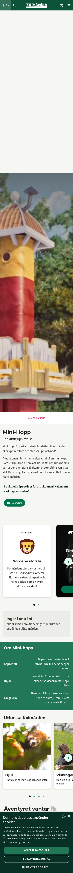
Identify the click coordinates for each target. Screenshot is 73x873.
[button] (36, 867)
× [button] (68, 816)
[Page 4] (43, 796)
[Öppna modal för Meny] (69, 5)
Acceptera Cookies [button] (36, 850)
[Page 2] (39, 604)
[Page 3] (39, 796)
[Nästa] (68, 562)
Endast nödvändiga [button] (36, 859)
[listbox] (64, 816)
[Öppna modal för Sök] (15, 5)
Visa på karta (38, 418)
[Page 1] (34, 604)
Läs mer (26, 842)
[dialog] (36, 842)
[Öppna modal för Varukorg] (62, 5)
